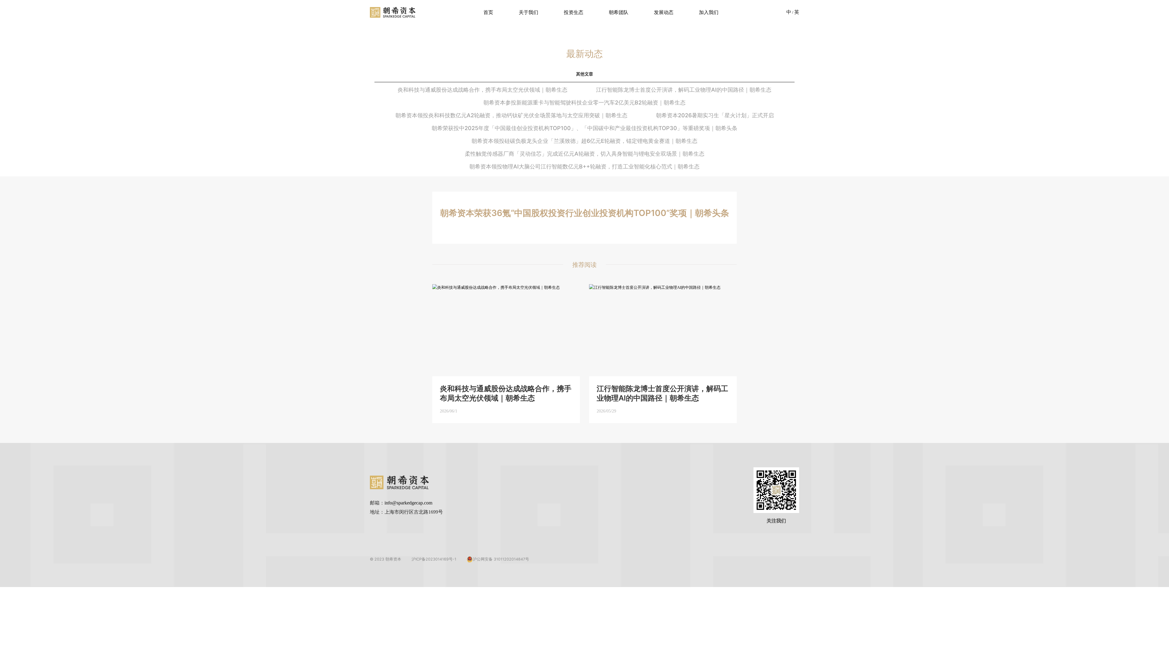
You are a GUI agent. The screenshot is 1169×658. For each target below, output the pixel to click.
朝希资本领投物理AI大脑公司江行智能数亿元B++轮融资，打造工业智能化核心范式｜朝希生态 (584, 166)
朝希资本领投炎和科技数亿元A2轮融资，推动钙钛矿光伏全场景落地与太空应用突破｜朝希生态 (511, 115)
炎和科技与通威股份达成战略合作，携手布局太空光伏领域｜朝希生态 (482, 90)
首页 (488, 12)
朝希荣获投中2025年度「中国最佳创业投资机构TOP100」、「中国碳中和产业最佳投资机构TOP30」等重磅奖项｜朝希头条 (584, 128)
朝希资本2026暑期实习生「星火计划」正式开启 (715, 115)
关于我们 (528, 12)
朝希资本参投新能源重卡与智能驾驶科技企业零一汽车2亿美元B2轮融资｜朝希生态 (584, 102)
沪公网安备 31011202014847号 (501, 559)
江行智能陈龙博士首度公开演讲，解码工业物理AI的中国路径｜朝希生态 (683, 90)
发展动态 (663, 12)
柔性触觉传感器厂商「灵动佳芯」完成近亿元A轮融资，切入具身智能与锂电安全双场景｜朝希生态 (584, 153)
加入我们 (708, 12)
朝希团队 (618, 12)
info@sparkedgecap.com (408, 502)
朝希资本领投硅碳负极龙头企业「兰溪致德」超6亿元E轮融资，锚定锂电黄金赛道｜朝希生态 (584, 141)
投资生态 (573, 12)
